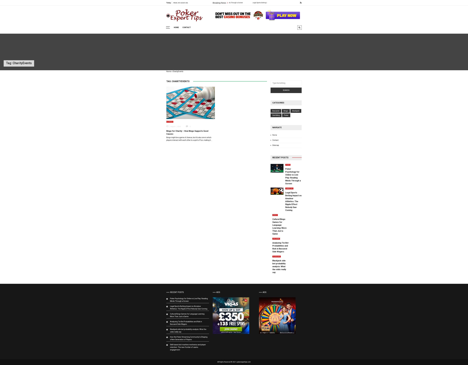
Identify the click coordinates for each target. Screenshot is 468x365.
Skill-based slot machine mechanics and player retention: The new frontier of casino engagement (188, 347)
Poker (286, 115)
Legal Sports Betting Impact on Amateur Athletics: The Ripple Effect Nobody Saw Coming (264, 3)
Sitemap (275, 145)
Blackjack (295, 111)
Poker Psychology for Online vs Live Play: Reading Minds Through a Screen (189, 300)
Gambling (276, 115)
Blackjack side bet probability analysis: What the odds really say (279, 267)
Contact (186, 27)
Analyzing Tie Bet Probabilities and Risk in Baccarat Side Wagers (186, 323)
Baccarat (275, 111)
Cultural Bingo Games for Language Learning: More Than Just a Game (187, 315)
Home (176, 27)
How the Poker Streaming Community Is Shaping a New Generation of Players (188, 338)
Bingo (171, 121)
